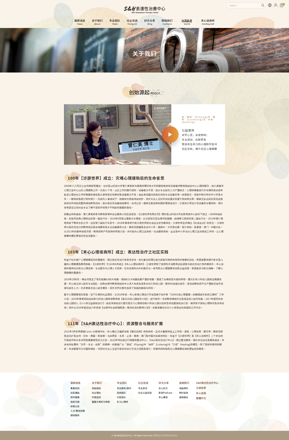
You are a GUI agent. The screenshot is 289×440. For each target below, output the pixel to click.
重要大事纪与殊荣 (101, 401)
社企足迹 (143, 383)
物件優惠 (74, 397)
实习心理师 (122, 401)
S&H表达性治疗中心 (207, 383)
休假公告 (74, 406)
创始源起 (96, 388)
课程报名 (183, 397)
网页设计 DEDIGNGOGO (165, 435)
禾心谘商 (201, 393)
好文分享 (164, 383)
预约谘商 (183, 392)
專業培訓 (74, 388)
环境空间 (96, 397)
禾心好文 (163, 388)
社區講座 (74, 392)
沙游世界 (201, 388)
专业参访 (142, 388)
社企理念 (96, 392)
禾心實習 (163, 397)
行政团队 (121, 397)
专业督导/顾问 (124, 388)
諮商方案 (74, 401)
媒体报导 (74, 415)
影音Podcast (165, 392)
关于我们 (97, 383)
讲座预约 (183, 388)
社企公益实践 (145, 392)
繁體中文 (201, 398)
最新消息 (75, 383)
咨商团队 (121, 392)
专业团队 (122, 383)
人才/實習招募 (77, 410)
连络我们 (184, 383)
